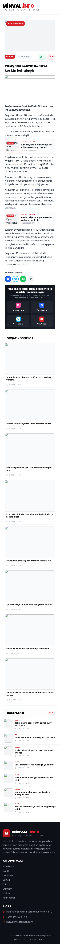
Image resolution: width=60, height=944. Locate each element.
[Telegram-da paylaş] (15, 279)
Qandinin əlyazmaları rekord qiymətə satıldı (29, 604)
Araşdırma (8, 866)
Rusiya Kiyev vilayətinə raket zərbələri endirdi (36, 218)
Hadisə (6, 893)
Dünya (6, 879)
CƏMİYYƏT (9, 875)
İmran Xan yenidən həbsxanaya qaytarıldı (27, 648)
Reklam (42, 939)
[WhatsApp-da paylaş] (23, 279)
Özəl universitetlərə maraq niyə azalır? (34, 764)
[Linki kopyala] (31, 279)
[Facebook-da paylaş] (8, 279)
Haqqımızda (20, 939)
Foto (5, 884)
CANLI (6, 871)
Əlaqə (33, 939)
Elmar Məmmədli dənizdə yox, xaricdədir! (35, 737)
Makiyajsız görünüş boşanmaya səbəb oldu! (29, 560)
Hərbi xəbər (9, 897)
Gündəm (7, 888)
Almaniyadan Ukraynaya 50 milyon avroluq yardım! (36, 146)
